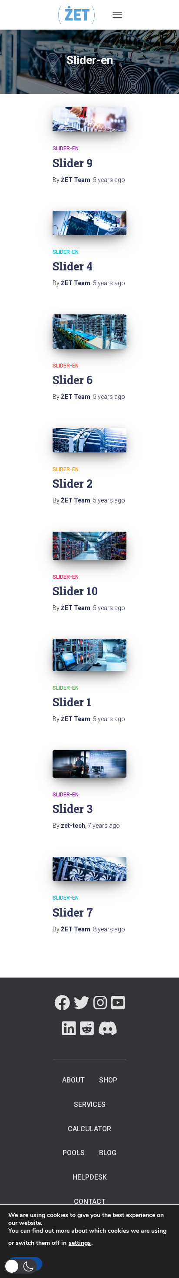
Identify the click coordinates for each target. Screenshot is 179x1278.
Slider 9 (73, 163)
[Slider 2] (89, 440)
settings (80, 1243)
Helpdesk (90, 1177)
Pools (74, 1153)
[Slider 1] (89, 655)
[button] (20, 1266)
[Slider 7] (89, 869)
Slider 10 (75, 591)
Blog (107, 1153)
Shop (108, 1080)
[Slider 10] (89, 546)
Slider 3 (73, 809)
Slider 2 (73, 483)
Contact (90, 1201)
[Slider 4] (89, 223)
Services (90, 1104)
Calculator (89, 1129)
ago (109, 179)
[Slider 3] (89, 764)
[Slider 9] (89, 119)
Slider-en (66, 148)
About (73, 1080)
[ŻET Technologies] (80, 15)
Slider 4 (73, 266)
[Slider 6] (89, 331)
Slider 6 (73, 380)
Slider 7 (73, 912)
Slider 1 (72, 702)
